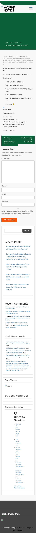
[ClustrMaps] (2, 520)
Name (4, 186)
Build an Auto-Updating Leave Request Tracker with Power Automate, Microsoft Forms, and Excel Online (18, 256)
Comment (5, 159)
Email (4, 194)
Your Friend (8, 311)
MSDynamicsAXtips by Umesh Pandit (15, 60)
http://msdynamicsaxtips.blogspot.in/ (14, 122)
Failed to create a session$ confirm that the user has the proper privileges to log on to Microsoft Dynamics (18, 318)
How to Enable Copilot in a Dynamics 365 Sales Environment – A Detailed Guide (18, 277)
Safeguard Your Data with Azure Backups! (15, 348)
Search (26, 231)
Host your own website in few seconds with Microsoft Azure (18, 453)
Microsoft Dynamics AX (10, 119)
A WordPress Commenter (11, 307)
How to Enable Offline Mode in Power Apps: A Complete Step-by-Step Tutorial (18, 266)
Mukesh (7, 322)
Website (4, 201)
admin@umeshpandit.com (23, 56)
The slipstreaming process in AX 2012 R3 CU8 (26, 140)
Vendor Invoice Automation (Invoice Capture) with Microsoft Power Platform (17, 287)
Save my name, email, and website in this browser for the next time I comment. (17, 212)
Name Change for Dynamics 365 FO (19, 322)
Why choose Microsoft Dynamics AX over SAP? (9, 140)
